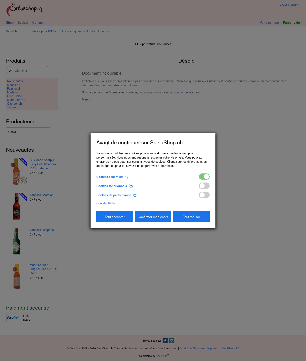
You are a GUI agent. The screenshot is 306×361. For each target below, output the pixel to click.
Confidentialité (105, 203)
